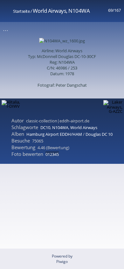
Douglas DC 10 (99, 134)
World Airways (83, 127)
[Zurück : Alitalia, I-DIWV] (102, 29)
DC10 (45, 127)
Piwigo (62, 261)
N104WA (60, 127)
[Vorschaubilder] (88, 29)
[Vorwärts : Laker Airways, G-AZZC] (115, 29)
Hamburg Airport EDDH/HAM (54, 134)
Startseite (21, 11)
